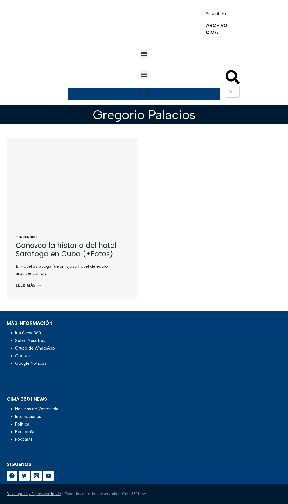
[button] (144, 53)
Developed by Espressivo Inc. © (34, 493)
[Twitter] (24, 476)
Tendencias (27, 237)
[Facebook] (12, 476)
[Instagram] (36, 476)
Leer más (28, 285)
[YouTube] (48, 476)
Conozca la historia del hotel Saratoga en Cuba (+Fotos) (66, 249)
